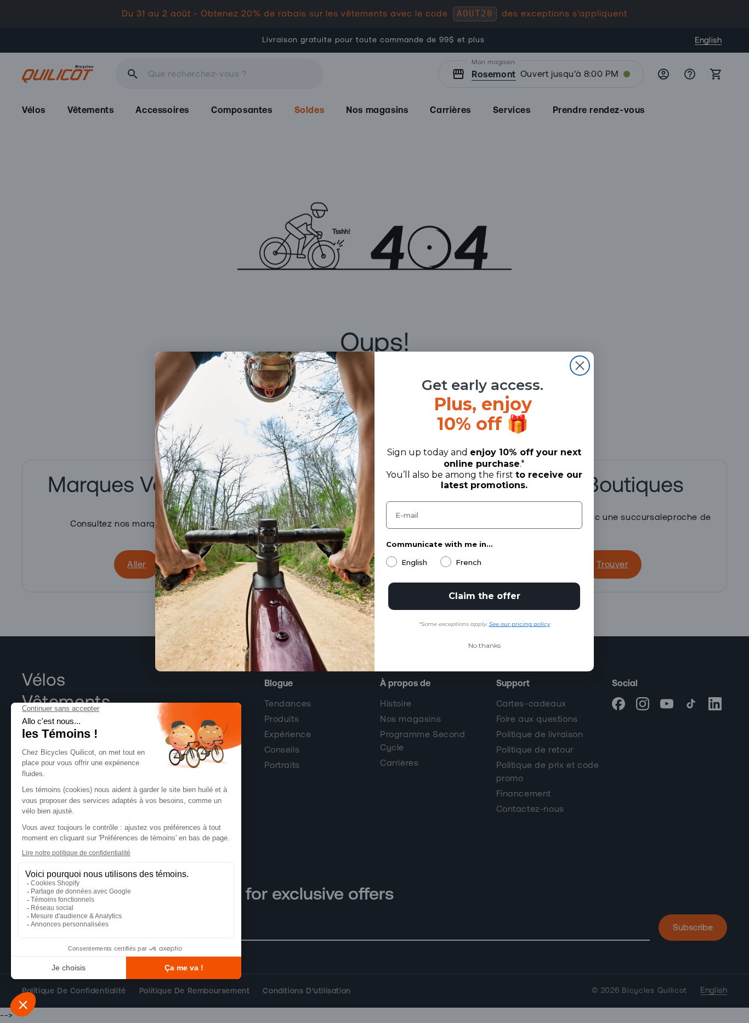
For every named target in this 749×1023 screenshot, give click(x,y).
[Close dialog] (579, 365)
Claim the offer (484, 596)
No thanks (484, 645)
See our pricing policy (519, 624)
